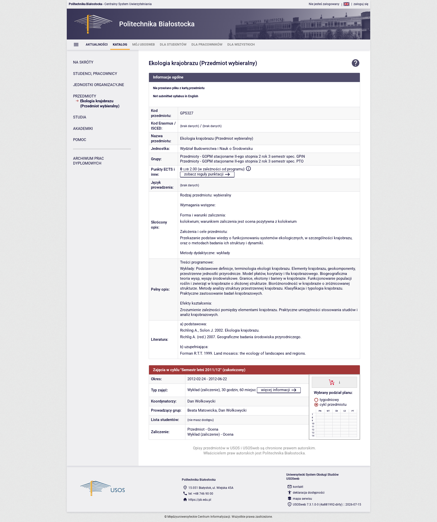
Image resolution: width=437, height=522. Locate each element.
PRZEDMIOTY (84, 96)
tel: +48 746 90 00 (200, 493)
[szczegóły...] (339, 382)
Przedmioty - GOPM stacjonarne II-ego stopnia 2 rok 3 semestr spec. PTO (241, 161)
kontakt (298, 487)
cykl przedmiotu (332, 404)
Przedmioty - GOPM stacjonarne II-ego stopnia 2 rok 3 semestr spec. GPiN (242, 156)
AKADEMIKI (83, 128)
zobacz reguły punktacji (204, 174)
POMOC (79, 139)
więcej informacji (275, 390)
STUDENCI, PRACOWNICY (95, 73)
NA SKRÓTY (83, 62)
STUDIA (79, 117)
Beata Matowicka (202, 410)
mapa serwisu (302, 498)
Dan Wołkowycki (201, 401)
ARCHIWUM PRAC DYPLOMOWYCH (88, 161)
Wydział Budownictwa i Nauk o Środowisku (216, 148)
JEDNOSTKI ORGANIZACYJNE (98, 85)
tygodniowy (329, 399)
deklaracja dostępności (308, 492)
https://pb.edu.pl (199, 499)
